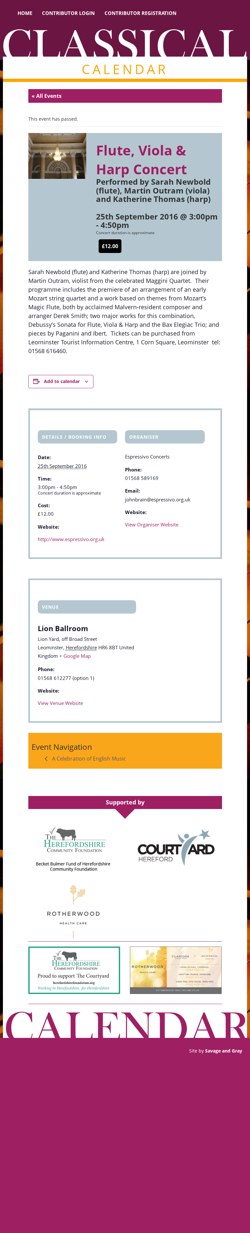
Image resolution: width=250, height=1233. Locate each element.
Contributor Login (68, 13)
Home (25, 13)
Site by (215, 1051)
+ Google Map (75, 656)
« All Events (47, 95)
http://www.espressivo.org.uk (71, 539)
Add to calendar (62, 381)
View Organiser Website (151, 524)
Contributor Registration (140, 13)
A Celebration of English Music (88, 758)
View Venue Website (60, 703)
